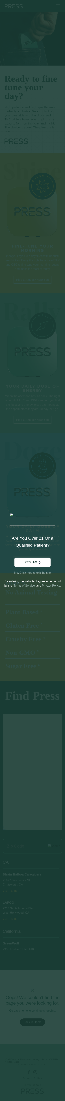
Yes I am (31, 562)
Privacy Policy (51, 585)
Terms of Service (24, 585)
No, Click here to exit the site (32, 572)
